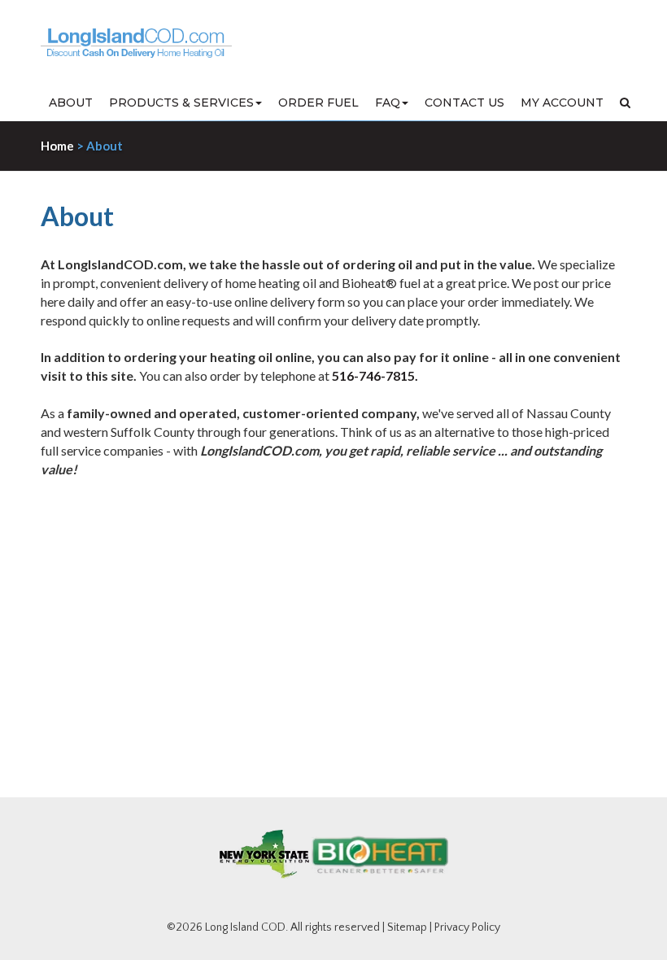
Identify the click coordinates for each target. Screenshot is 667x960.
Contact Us (464, 102)
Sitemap (407, 927)
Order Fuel (318, 102)
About (71, 102)
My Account (562, 102)
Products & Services (181, 102)
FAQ (387, 102)
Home (57, 145)
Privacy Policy (467, 927)
